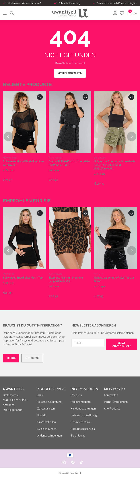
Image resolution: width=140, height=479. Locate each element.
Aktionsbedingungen (49, 435)
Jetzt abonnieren (120, 344)
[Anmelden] (115, 13)
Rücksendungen (47, 428)
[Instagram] (64, 462)
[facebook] (73, 462)
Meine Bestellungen (116, 401)
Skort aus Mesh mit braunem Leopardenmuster (66, 279)
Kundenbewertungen (83, 408)
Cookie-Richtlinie (81, 422)
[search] (12, 13)
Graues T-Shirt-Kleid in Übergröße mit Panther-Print (69, 163)
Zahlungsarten (46, 408)
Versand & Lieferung (49, 401)
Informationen (84, 389)
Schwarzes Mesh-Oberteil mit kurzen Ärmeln (23, 163)
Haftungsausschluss (83, 428)
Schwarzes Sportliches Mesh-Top (23, 277)
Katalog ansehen (5, 13)
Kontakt (41, 415)
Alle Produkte (112, 408)
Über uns (76, 395)
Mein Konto (114, 389)
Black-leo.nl (78, 435)
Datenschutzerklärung (84, 415)
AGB (39, 395)
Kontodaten (111, 395)
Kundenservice (51, 389)
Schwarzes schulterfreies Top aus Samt (114, 279)
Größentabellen (46, 422)
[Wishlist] (122, 13)
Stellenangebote (81, 401)
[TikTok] (81, 462)
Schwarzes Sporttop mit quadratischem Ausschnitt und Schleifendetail (114, 165)
